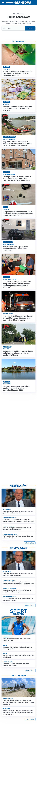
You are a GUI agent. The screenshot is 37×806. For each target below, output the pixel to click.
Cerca (30, 28)
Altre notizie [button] (29, 543)
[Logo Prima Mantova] (18, 2)
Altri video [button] (30, 719)
